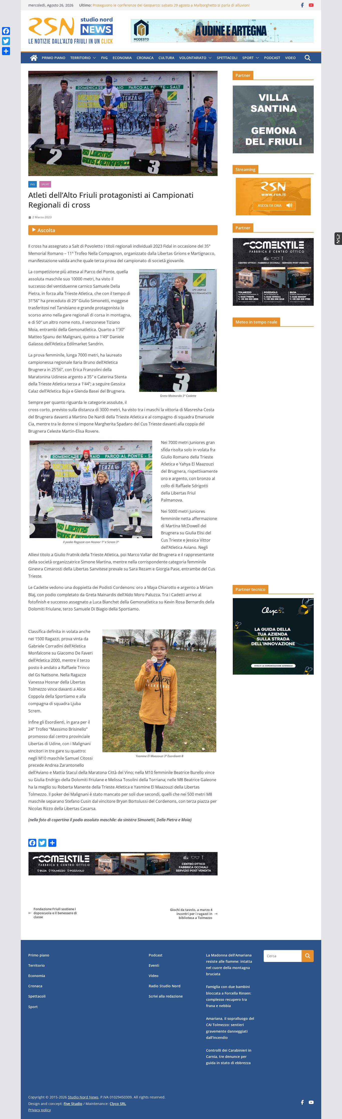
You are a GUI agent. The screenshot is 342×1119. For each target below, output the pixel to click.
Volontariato (192, 57)
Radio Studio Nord (165, 986)
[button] (93, 57)
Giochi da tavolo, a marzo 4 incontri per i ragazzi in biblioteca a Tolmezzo (191, 914)
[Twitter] (6, 41)
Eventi (154, 965)
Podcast (272, 57)
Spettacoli (227, 57)
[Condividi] (6, 51)
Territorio (80, 57)
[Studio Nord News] (33, 57)
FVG (104, 57)
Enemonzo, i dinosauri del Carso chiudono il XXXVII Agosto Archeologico (153, 5)
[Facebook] (6, 31)
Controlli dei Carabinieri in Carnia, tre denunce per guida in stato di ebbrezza (228, 1056)
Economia (122, 57)
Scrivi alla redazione (166, 996)
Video (290, 57)
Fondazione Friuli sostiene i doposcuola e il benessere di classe (55, 913)
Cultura (166, 57)
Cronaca (145, 57)
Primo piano (53, 57)
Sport (248, 57)
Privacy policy (39, 1109)
